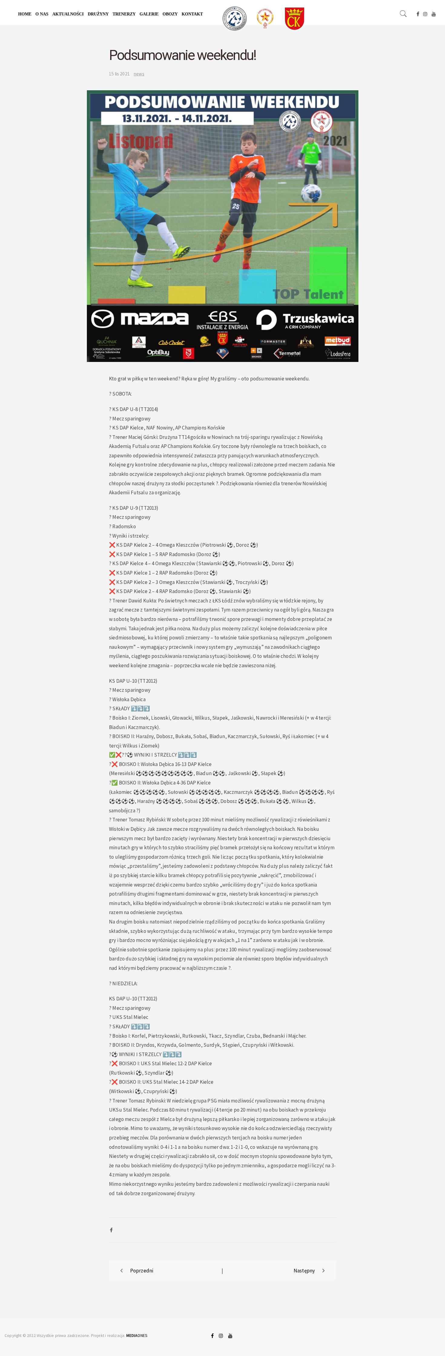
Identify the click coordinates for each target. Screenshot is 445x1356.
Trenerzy (124, 14)
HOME (24, 14)
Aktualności (68, 14)
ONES (137, 1335)
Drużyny (98, 14)
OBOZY (170, 14)
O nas (41, 14)
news (139, 74)
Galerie (149, 14)
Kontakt (192, 14)
